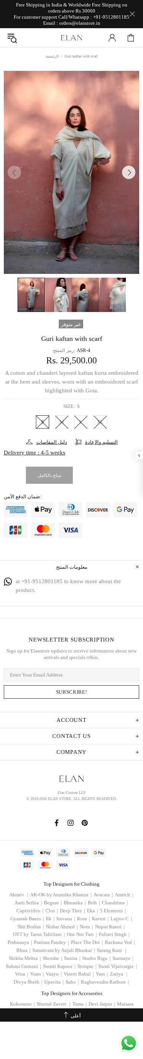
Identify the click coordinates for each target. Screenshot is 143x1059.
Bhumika (75, 902)
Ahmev (18, 894)
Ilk (50, 918)
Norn (86, 926)
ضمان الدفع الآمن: (23, 496)
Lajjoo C (121, 918)
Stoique (86, 966)
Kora (83, 918)
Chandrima (115, 902)
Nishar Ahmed (62, 926)
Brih (94, 902)
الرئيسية (52, 56)
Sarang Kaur (111, 950)
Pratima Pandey (51, 942)
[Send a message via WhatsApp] (128, 1043)
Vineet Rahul (79, 974)
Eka (92, 910)
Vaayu (54, 974)
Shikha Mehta (25, 958)
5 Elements (113, 910)
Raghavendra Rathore (105, 982)
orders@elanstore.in (79, 23)
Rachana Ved (120, 942)
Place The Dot (87, 942)
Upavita (54, 982)
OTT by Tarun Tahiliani (39, 934)
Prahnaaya (20, 942)
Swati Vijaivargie (117, 966)
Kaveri (100, 918)
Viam (37, 974)
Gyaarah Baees (27, 918)
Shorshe (52, 958)
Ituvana (65, 918)
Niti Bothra (31, 926)
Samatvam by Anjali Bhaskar (63, 950)
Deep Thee (72, 910)
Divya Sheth (28, 982)
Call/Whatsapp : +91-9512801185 (93, 17)
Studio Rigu (96, 958)
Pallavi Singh (114, 934)
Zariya (118, 974)
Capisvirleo (29, 910)
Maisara (125, 1004)
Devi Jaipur (101, 1004)
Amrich (124, 894)
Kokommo (22, 1004)
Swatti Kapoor (59, 966)
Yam (102, 974)
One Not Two (82, 934)
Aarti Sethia (28, 902)
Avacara (103, 894)
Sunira (72, 958)
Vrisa (21, 974)
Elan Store (71, 37)
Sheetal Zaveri (54, 1004)
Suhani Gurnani (23, 966)
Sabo (72, 982)
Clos (51, 910)
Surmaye (122, 958)
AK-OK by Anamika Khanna (61, 894)
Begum (53, 902)
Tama (79, 1004)
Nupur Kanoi (110, 926)
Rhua (23, 950)
